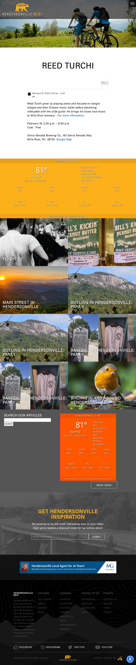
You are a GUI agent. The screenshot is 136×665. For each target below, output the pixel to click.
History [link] (42, 607)
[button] (97, 536)
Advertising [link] (89, 599)
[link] (25, 647)
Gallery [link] (108, 603)
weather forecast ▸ (68, 216)
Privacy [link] (107, 611)
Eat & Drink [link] (44, 599)
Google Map (64, 139)
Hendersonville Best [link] (22, 9)
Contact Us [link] (110, 599)
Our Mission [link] (89, 607)
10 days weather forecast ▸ (88, 479)
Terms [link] (106, 607)
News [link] (85, 611)
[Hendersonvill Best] (68, 658)
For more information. (71, 115)
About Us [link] (87, 603)
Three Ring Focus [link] (120, 658)
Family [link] (41, 603)
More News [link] (104, 485)
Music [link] (41, 611)
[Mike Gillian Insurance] (68, 567)
